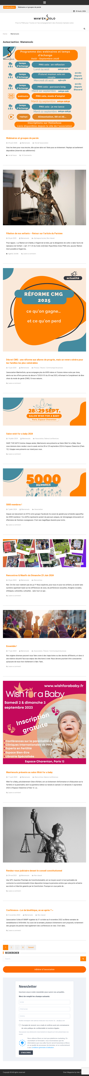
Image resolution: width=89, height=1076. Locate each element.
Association (39, 438)
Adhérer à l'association (44, 969)
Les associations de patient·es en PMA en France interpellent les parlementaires (47, 7)
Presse (36, 368)
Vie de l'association (41, 143)
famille (16, 254)
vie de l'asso (12, 155)
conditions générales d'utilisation (43, 1047)
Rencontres (38, 580)
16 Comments (27, 155)
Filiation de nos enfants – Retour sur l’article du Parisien (34, 233)
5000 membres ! (14, 504)
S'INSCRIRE (26, 1053)
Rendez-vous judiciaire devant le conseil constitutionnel (34, 870)
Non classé (50, 238)
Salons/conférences (51, 438)
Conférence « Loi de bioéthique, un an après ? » (29, 910)
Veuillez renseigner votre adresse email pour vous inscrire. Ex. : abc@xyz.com (42, 1020)
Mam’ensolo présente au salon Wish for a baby (29, 772)
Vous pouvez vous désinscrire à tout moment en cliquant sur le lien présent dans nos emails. (44, 1033)
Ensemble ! (11, 646)
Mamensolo (26, 143)
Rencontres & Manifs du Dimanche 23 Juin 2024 (30, 575)
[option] (48, 7)
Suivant (31, 947)
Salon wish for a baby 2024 (19, 433)
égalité (10, 254)
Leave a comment (29, 254)
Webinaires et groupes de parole (22, 138)
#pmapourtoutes (40, 238)
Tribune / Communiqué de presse (51, 368)
